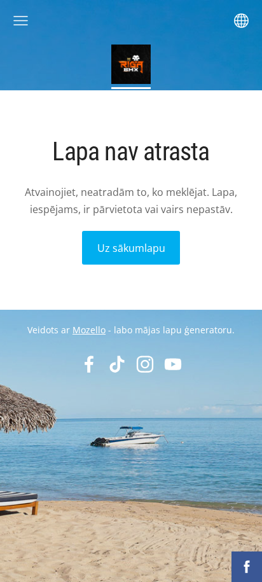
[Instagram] (145, 364)
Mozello (89, 330)
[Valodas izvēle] (241, 20)
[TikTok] (117, 364)
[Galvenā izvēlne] (20, 20)
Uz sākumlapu (131, 248)
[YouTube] (173, 364)
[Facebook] (89, 364)
